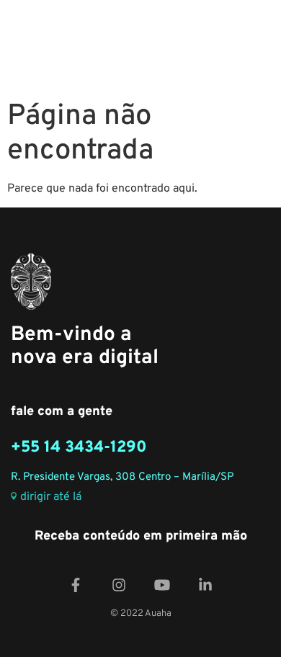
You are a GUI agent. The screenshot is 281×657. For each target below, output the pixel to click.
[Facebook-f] (75, 584)
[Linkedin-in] (205, 584)
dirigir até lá (50, 497)
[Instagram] (119, 584)
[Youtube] (162, 584)
